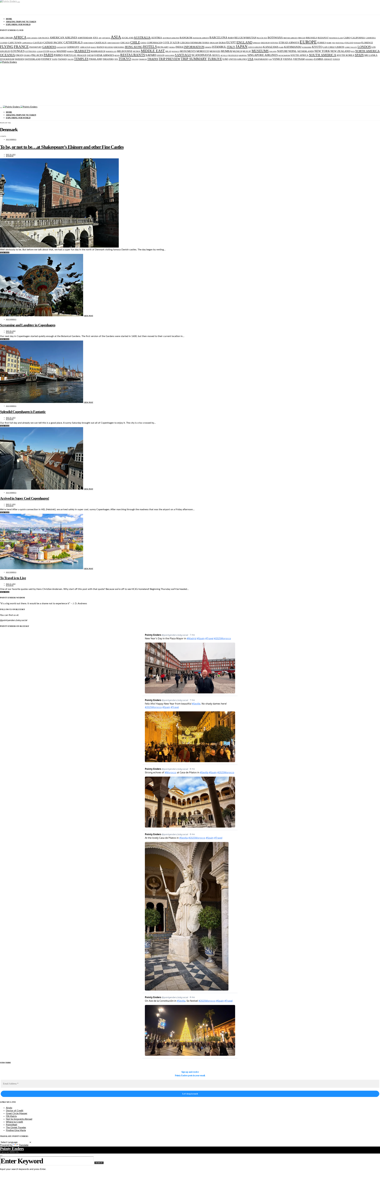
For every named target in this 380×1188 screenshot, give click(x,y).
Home (9, 19)
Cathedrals (73, 42)
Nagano (273, 51)
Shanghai (233, 55)
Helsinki (108, 47)
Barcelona (218, 37)
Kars (281, 47)
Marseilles (111, 51)
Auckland (127, 38)
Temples (81, 58)
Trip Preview (169, 58)
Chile (135, 42)
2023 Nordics (11, 139)
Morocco (202, 51)
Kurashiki (306, 47)
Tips (116, 59)
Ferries (321, 43)
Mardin (70, 51)
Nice (353, 51)
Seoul (216, 55)
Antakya (106, 38)
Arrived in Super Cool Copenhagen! (24, 498)
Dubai (222, 42)
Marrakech (98, 51)
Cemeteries (88, 43)
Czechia (185, 42)
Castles (38, 42)
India (179, 46)
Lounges (18, 51)
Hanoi (100, 47)
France (21, 47)
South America (322, 55)
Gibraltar (85, 47)
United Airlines (238, 59)
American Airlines (63, 37)
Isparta (208, 47)
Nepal (292, 51)
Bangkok (186, 37)
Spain (359, 55)
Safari (150, 55)
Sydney (46, 59)
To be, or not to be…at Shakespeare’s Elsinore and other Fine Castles (62, 147)
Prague (81, 55)
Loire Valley (351, 47)
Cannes (4, 43)
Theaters (108, 59)
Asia (116, 37)
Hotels (150, 47)
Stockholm (7, 59)
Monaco (175, 51)
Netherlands (305, 51)
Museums (260, 51)
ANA (95, 37)
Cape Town (14, 42)
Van (270, 59)
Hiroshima (119, 47)
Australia (142, 37)
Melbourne (124, 51)
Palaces (37, 55)
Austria (156, 37)
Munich (237, 51)
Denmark (196, 42)
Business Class (336, 38)
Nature (282, 51)
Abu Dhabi (6, 37)
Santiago (183, 55)
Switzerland (32, 59)
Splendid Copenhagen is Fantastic (23, 412)
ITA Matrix (11, 1116)
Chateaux (100, 42)
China (143, 43)
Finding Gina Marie (16, 1130)
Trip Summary (194, 59)
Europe (308, 42)
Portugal (70, 55)
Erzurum (265, 43)
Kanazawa (271, 46)
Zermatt (328, 59)
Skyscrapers (284, 55)
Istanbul (219, 46)
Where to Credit (14, 1122)
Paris (48, 55)
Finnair (357, 43)
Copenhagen (155, 42)
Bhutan (251, 37)
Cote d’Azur (171, 42)
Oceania (7, 55)
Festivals (340, 43)
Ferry (329, 43)
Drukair (214, 43)
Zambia (319, 59)
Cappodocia (27, 43)
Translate (23, 1145)
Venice (277, 58)
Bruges (302, 38)
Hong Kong (133, 46)
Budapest (323, 38)
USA (251, 58)
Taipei (55, 59)
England (244, 42)
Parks (58, 55)
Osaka (27, 55)
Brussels (311, 37)
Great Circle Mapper (16, 1113)
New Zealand (340, 51)
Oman (19, 55)
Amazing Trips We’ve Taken (21, 22)
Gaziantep (61, 47)
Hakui (93, 47)
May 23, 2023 (10, 584)
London (364, 47)
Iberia (172, 47)
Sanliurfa (169, 55)
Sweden (19, 59)
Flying (6, 46)
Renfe (117, 55)
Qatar (90, 55)
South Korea (345, 55)
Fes (333, 43)
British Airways (290, 38)
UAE (225, 58)
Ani (100, 38)
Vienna (288, 59)
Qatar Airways (104, 55)
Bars (231, 37)
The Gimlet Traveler (16, 1127)
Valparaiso (261, 59)
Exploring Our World (18, 24)
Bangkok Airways (201, 38)
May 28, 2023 (10, 331)
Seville (224, 55)
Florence (367, 42)
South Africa (299, 55)
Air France (43, 38)
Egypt (231, 42)
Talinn (70, 59)
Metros (136, 51)
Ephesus (256, 43)
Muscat (247, 51)
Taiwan (62, 59)
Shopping (243, 55)
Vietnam (299, 59)
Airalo (9, 1108)
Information (194, 46)
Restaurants (132, 55)
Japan (241, 46)
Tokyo (125, 59)
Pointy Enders (12, 1148)
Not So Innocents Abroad (19, 1119)
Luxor (40, 51)
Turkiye (215, 59)
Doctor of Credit (14, 1110)
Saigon (160, 55)
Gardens (49, 46)
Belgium (240, 37)
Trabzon (143, 59)
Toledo (135, 59)
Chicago (125, 43)
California (358, 37)
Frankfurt (35, 47)
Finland (349, 43)
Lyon (46, 51)
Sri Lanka (370, 55)
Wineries (309, 59)
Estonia (274, 43)
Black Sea (262, 38)
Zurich (336, 59)
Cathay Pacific (53, 42)
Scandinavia (202, 55)
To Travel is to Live (13, 578)
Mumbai (226, 51)
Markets (82, 51)
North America (367, 51)
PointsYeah (11, 1125)
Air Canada (32, 38)
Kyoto (317, 46)
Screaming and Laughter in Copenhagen (27, 325)
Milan (168, 51)
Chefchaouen (113, 43)
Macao (53, 51)
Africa (20, 37)
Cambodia (370, 38)
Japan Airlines (255, 47)
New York (322, 51)
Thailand (95, 59)
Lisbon (339, 47)
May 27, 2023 (10, 504)
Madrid (62, 51)
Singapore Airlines (262, 55)
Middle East (153, 51)
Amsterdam (85, 38)
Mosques (215, 51)
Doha (205, 42)
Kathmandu (293, 46)
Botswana (275, 37)
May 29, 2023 (10, 154)
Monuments (188, 51)
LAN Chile (329, 47)
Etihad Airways (289, 42)
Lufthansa (30, 51)
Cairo (347, 38)
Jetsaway (10, 156)
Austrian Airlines (171, 38)
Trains (152, 58)
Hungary (163, 47)
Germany (73, 47)
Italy (231, 46)
